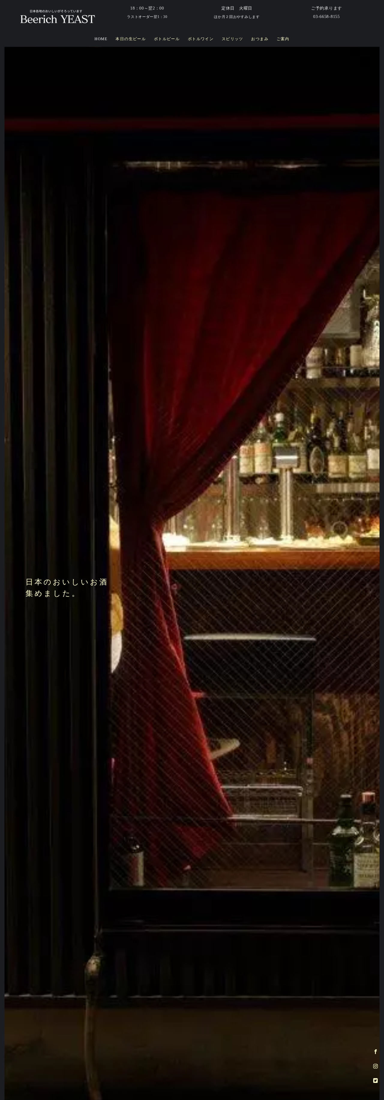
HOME (101, 39)
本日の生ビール (131, 39)
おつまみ (259, 39)
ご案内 (283, 39)
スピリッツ (232, 39)
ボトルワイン (201, 39)
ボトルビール (167, 39)
